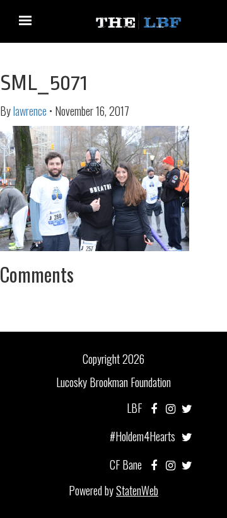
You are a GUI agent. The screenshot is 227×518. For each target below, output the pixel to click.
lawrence (30, 111)
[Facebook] (154, 408)
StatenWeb (137, 490)
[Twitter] (187, 408)
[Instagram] (170, 408)
